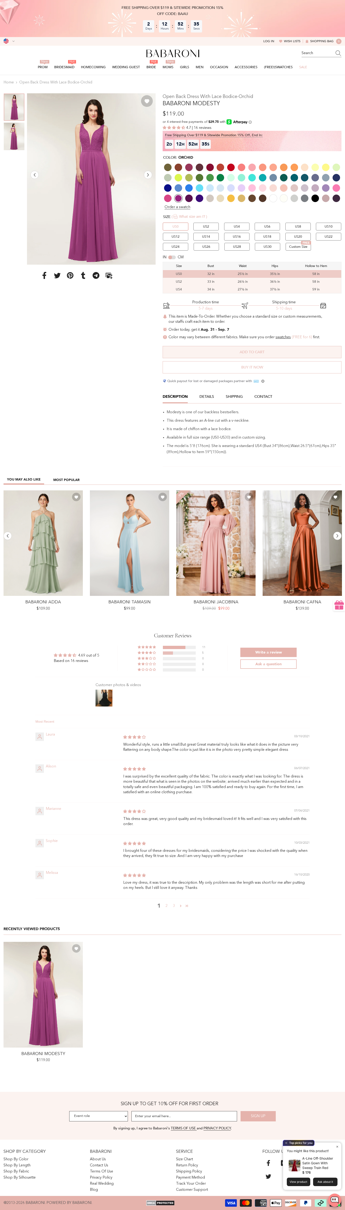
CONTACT (263, 396)
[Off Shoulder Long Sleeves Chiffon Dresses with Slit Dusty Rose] (216, 543)
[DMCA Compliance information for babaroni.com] (160, 1203)
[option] (91, 179)
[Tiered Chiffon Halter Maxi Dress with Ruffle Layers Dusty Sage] (43, 543)
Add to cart (252, 352)
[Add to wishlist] (147, 101)
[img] (134, 737)
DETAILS (206, 396)
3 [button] (174, 906)
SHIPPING (234, 396)
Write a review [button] (268, 652)
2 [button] (166, 906)
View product (298, 1182)
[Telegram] (96, 275)
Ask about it (325, 1182)
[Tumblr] (83, 275)
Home (9, 82)
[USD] (9, 41)
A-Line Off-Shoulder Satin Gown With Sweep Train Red (317, 1163)
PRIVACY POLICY (217, 1128)
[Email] (108, 275)
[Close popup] (337, 1146)
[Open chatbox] (334, 1200)
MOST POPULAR (66, 480)
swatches (283, 337)
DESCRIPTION (175, 396)
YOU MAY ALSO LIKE (24, 479)
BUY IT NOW (252, 367)
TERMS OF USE (184, 1128)
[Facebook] (44, 275)
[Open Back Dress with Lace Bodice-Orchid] (43, 995)
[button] (35, 175)
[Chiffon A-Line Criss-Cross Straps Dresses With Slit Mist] (129, 543)
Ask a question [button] (268, 664)
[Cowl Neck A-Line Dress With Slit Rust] (302, 543)
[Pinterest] (70, 275)
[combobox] (317, 53)
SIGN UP (258, 1116)
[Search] (321, 53)
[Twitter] (57, 275)
